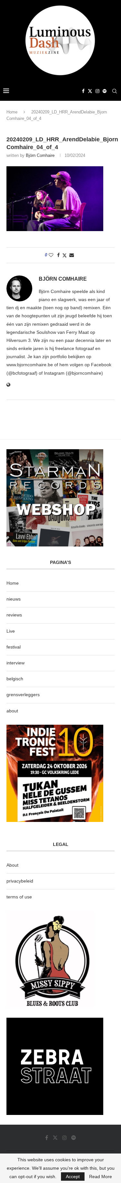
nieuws (13, 599)
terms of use (19, 896)
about (12, 710)
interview (15, 662)
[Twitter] (90, 91)
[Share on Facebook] (58, 255)
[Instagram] (97, 91)
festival (13, 647)
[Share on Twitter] (64, 255)
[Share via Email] (71, 255)
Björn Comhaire (40, 155)
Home (11, 112)
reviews (14, 614)
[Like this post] (51, 255)
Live (10, 631)
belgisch (14, 678)
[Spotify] (104, 91)
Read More (100, 1176)
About (12, 865)
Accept (73, 1176)
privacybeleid (19, 881)
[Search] (114, 91)
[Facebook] (83, 91)
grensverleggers (23, 694)
